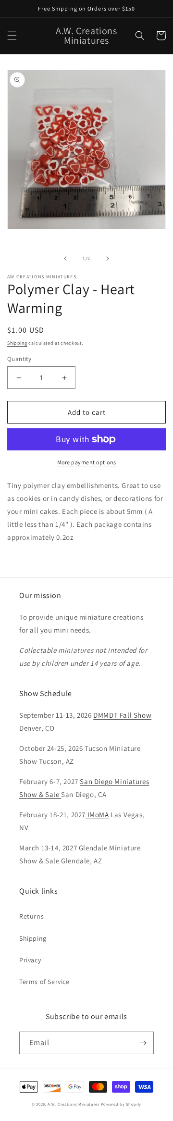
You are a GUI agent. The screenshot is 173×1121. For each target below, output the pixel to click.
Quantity (19, 359)
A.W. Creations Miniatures (73, 1104)
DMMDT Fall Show (122, 715)
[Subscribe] (142, 1043)
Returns (31, 916)
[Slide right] (107, 258)
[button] (12, 35)
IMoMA (97, 814)
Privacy (30, 960)
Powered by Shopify (121, 1104)
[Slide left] (65, 258)
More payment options (86, 462)
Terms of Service (44, 981)
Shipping (17, 343)
